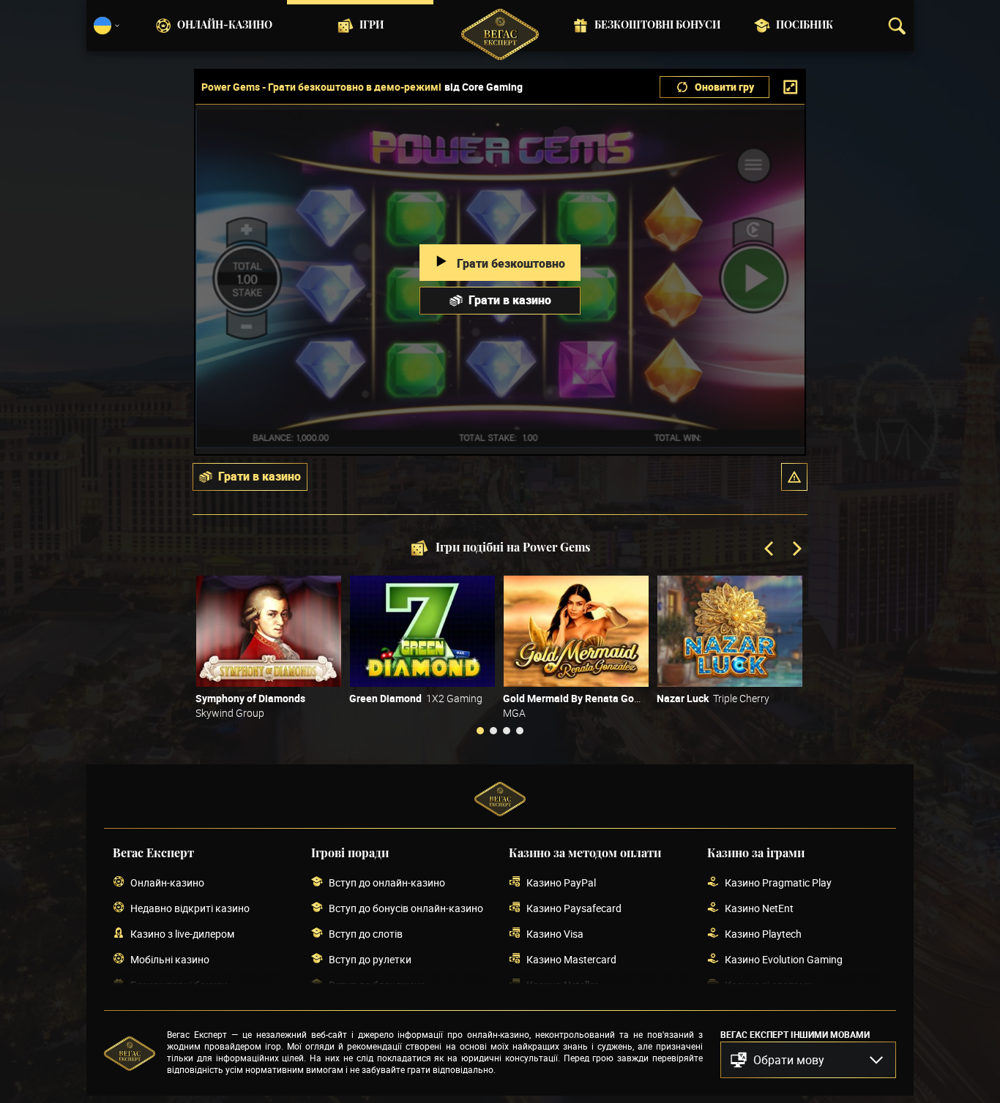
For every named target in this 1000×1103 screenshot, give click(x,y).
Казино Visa (554, 934)
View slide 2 (493, 730)
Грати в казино (510, 300)
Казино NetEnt (759, 908)
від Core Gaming (483, 87)
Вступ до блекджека (377, 985)
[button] (794, 477)
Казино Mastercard (571, 959)
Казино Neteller (562, 985)
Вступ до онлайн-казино (387, 882)
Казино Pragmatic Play (778, 882)
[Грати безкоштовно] (268, 631)
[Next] (795, 550)
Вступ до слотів (366, 934)
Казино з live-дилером (182, 934)
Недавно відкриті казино (190, 908)
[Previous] (770, 550)
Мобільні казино (169, 959)
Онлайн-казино (224, 25)
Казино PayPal (561, 882)
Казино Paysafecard (574, 908)
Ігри (371, 25)
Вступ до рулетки (370, 959)
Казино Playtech (763, 934)
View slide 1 (480, 730)
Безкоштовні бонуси (657, 25)
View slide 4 (519, 730)
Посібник (804, 25)
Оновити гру (724, 87)
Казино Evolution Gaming (784, 959)
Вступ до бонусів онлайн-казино (406, 908)
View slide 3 (506, 730)
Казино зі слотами (769, 985)
